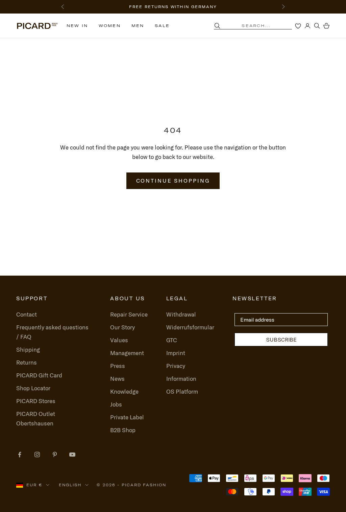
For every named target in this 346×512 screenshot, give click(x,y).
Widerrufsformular (190, 327)
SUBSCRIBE (281, 339)
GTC (171, 340)
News (117, 378)
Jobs (116, 404)
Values (119, 340)
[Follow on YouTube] (72, 454)
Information (181, 378)
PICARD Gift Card (39, 375)
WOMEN (110, 25)
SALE (162, 25)
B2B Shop (122, 430)
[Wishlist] (298, 25)
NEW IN (77, 25)
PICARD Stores (35, 400)
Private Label (127, 417)
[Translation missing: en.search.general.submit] (217, 25)
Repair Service (129, 314)
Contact (26, 314)
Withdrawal (181, 314)
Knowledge (124, 391)
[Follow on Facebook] (19, 454)
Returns (26, 362)
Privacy (175, 365)
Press (117, 365)
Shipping (28, 349)
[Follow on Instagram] (37, 454)
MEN (137, 25)
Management (127, 352)
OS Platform (182, 391)
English (70, 485)
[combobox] (261, 25)
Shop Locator (33, 388)
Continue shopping (173, 180)
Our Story (122, 327)
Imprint (175, 352)
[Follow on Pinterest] (54, 454)
